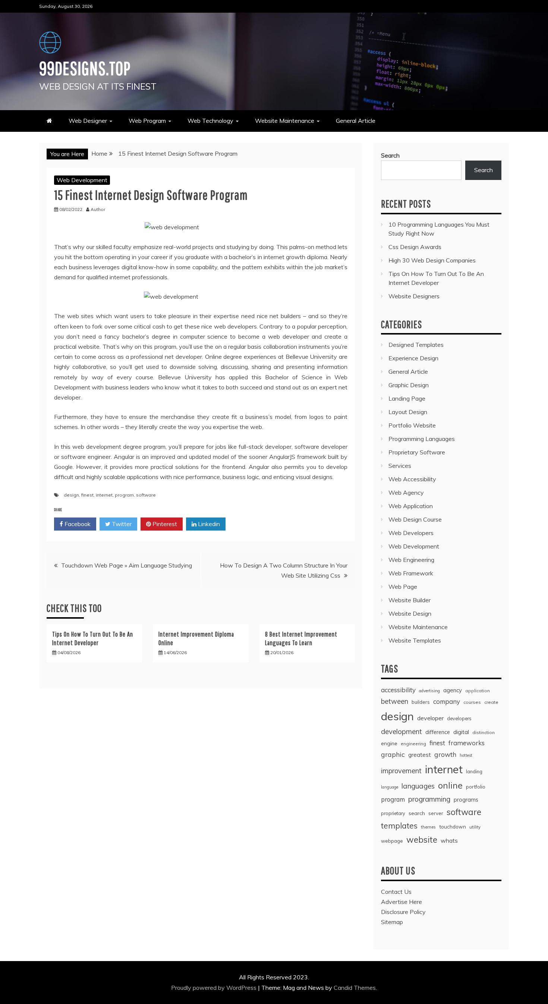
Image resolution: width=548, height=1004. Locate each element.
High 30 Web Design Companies (432, 260)
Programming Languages (421, 438)
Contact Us (396, 891)
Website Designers (414, 296)
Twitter (121, 524)
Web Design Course (415, 519)
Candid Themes (355, 987)
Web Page (402, 586)
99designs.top (84, 68)
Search (390, 155)
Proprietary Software (416, 452)
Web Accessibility (412, 479)
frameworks (466, 743)
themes (428, 827)
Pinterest (164, 524)
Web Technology (210, 120)
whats (449, 840)
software (146, 495)
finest (87, 495)
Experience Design (413, 358)
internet (104, 495)
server (435, 813)
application (477, 690)
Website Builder (409, 600)
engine (389, 743)
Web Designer (88, 120)
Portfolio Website (412, 425)
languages (418, 785)
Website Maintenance (284, 120)
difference (437, 732)
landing (474, 771)
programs (466, 799)
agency (452, 690)
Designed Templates (416, 344)
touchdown (452, 827)
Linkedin (208, 524)
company (446, 701)
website (421, 839)
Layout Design (407, 412)
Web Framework (410, 573)
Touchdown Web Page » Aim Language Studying (126, 565)
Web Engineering (411, 559)
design (71, 495)
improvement (401, 771)
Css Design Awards (414, 247)
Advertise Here (401, 901)
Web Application (410, 506)
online (450, 785)
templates (399, 825)
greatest (419, 754)
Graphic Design (408, 385)
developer (430, 718)
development (401, 731)
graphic (393, 754)
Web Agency (406, 492)
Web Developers (411, 533)
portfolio (475, 787)
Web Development (82, 180)
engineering (413, 743)
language (389, 787)
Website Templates (414, 640)
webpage (392, 841)
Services (399, 465)
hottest (466, 755)
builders (421, 702)
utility (475, 827)
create (491, 702)
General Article (355, 120)
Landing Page (406, 398)
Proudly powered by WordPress (214, 987)
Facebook (77, 524)
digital (461, 732)
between (394, 701)
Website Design (409, 613)
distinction (483, 732)
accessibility (398, 690)
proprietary (393, 813)
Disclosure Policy (403, 912)
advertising (429, 690)
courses (472, 702)
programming (429, 799)
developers (459, 718)
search (417, 813)
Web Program (147, 120)
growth (445, 754)
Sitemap (392, 922)
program (124, 495)
